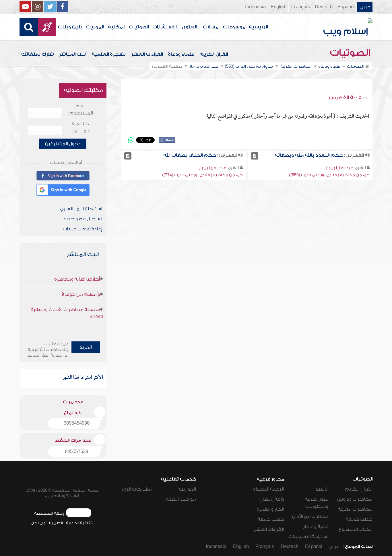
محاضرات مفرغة (354, 509)
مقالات (210, 27)
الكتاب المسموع (355, 529)
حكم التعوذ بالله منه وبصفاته (309, 155)
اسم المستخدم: (80, 109)
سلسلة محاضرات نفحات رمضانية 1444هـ (67, 313)
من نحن (38, 523)
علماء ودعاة (181, 54)
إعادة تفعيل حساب (82, 229)
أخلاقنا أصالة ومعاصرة (77, 279)
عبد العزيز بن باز (339, 168)
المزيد (85, 347)
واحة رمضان (271, 499)
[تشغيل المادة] (254, 156)
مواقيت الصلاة (181, 499)
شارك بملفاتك (37, 54)
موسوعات (234, 27)
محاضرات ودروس (354, 499)
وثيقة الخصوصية (49, 513)
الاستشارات (164, 27)
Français (300, 6)
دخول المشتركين (63, 143)
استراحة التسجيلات (308, 536)
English (278, 6)
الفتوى (189, 27)
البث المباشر (72, 54)
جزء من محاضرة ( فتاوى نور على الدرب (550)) (329, 175)
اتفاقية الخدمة (79, 523)
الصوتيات (139, 27)
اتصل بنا (56, 523)
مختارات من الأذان (310, 516)
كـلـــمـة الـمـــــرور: (80, 127)
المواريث (95, 27)
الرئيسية (258, 27)
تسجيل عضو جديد (82, 218)
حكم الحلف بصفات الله (189, 155)
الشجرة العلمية (109, 54)
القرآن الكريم (213, 54)
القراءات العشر (147, 54)
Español (346, 6)
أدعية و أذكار (315, 526)
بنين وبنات (70, 27)
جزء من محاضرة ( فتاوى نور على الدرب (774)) (202, 175)
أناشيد (321, 489)
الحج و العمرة (270, 509)
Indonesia (255, 6)
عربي (365, 6)
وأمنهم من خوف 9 (80, 294)
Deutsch (324, 6)
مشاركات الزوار (137, 489)
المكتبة (116, 27)
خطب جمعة (359, 519)
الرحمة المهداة (268, 489)
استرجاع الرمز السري (81, 208)
